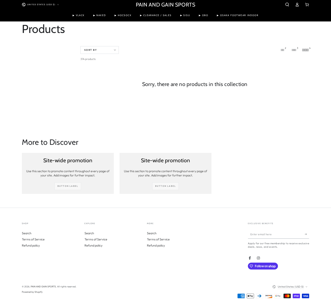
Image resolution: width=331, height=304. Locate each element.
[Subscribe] (307, 234)
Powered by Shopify (32, 291)
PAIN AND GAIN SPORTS (43, 286)
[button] (287, 4)
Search (26, 233)
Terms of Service (33, 239)
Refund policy (31, 245)
